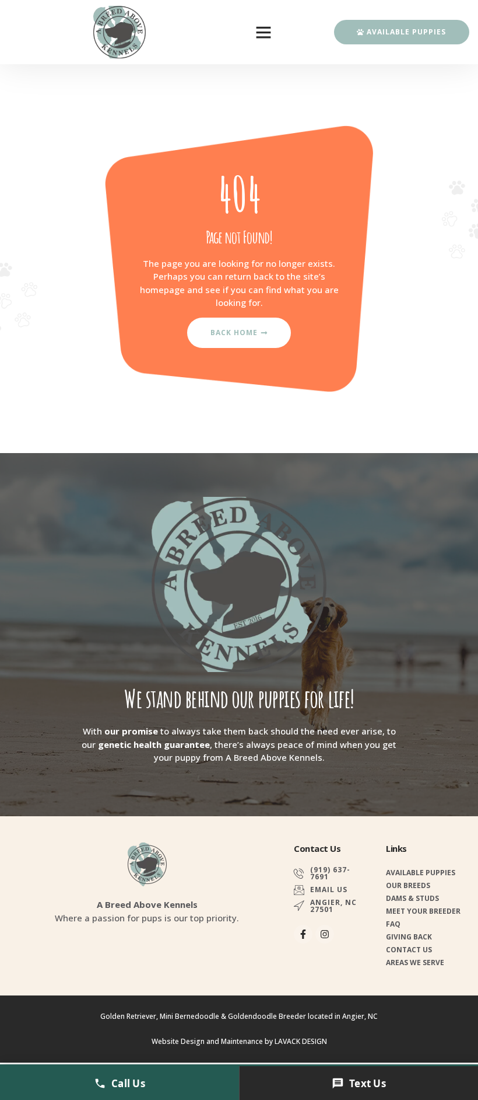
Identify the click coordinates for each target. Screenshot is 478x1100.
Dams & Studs (412, 898)
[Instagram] (324, 934)
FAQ (393, 924)
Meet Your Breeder (423, 911)
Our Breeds (408, 885)
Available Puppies (420, 873)
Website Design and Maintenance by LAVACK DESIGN (239, 1041)
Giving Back (409, 937)
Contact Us (409, 950)
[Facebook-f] (303, 934)
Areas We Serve (415, 962)
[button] (263, 32)
